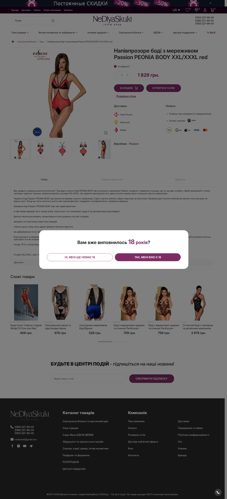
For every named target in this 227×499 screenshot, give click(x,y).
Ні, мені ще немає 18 (80, 257)
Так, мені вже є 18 (148, 257)
